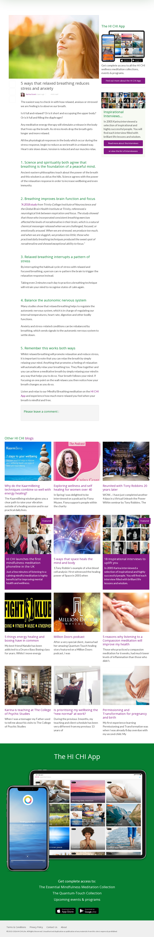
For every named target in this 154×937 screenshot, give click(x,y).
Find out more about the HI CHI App (123, 80)
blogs (29, 438)
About (64, 927)
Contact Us (51, 927)
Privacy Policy (36, 927)
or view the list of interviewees (123, 151)
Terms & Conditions (16, 927)
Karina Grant (31, 94)
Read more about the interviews (123, 143)
